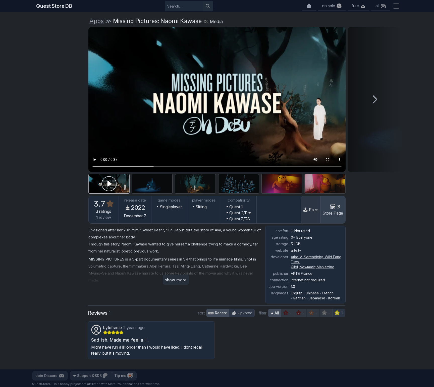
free (355, 5)
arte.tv (296, 250)
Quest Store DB (54, 6)
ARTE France (301, 273)
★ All (274, 312)
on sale (328, 5)
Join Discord (46, 375)
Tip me (120, 375)
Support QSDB (87, 375)
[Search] (208, 6)
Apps (96, 21)
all (377, 5)
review (103, 217)
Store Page (332, 213)
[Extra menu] (396, 6)
